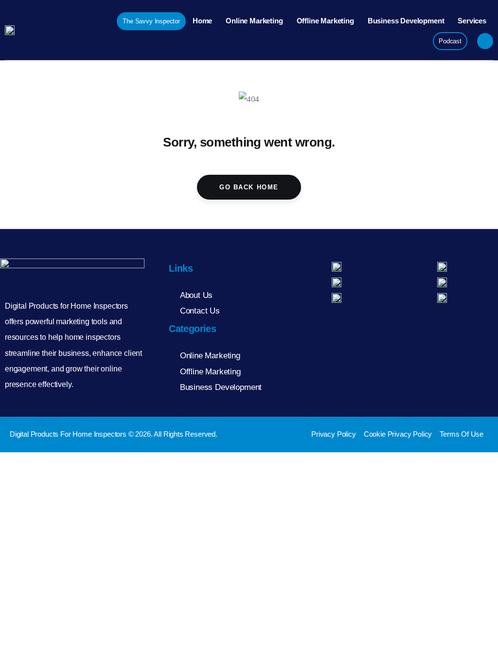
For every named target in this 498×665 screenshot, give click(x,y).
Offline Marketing (325, 21)
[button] (485, 41)
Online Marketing (254, 21)
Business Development (406, 21)
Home (202, 21)
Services (472, 21)
